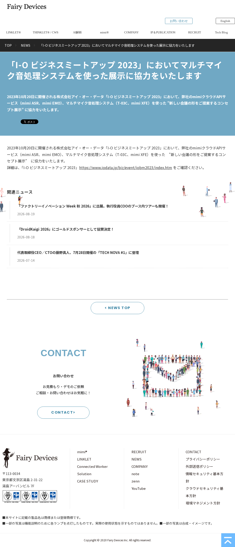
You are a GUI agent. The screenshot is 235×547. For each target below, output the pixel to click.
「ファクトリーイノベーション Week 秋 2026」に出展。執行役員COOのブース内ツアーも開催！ (93, 205)
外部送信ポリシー (199, 466)
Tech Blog (221, 32)
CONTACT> (63, 412)
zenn (135, 481)
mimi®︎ (104, 32)
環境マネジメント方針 (203, 503)
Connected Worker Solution (92, 470)
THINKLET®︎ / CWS (45, 32)
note (135, 473)
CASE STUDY (87, 481)
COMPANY (131, 32)
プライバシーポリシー (203, 459)
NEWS (25, 45)
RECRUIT (194, 32)
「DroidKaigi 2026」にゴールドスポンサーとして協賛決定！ (65, 229)
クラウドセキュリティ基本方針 (204, 492)
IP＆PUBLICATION (163, 32)
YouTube (138, 488)
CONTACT (193, 451)
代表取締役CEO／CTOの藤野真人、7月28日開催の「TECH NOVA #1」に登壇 (78, 252)
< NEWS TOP (117, 307)
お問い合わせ (179, 21)
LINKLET (84, 459)
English (225, 21)
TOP (8, 45)
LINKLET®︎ (13, 32)
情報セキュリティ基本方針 (204, 477)
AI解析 (77, 32)
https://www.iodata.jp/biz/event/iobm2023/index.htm (125, 167)
